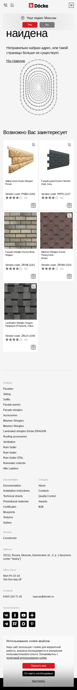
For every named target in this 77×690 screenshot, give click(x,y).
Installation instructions (16, 490)
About (41, 485)
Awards (42, 501)
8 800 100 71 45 (12, 596)
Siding (7, 394)
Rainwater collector (14, 463)
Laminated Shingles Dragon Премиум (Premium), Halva (19, 324)
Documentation (12, 485)
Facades (8, 388)
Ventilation (9, 441)
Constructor (10, 538)
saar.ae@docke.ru (43, 596)
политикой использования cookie (26, 657)
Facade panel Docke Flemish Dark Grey (55, 182)
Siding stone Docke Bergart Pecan (19, 182)
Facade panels (12, 404)
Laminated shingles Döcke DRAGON (24, 431)
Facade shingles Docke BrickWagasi (20, 253)
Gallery (7, 522)
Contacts (43, 490)
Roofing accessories (15, 436)
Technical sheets (13, 496)
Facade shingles (12, 410)
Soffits (6, 399)
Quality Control (47, 496)
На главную (15, 61)
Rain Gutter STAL (13, 457)
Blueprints (9, 512)
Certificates (9, 506)
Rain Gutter (9, 447)
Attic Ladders (10, 468)
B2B (40, 506)
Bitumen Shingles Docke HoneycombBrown (53, 255)
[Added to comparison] (12, 5)
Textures (8, 517)
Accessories (10, 415)
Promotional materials (16, 501)
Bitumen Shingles (13, 420)
